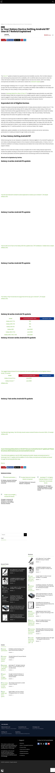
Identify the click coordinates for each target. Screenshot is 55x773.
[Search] (53, 2)
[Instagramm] (46, 744)
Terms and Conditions (25, 749)
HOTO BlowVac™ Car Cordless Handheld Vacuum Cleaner (17, 570)
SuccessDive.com (22, 727)
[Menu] (1, 2)
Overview (38, 633)
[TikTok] (44, 744)
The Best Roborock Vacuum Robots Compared (27, 482)
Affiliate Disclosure (24, 751)
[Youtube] (49, 744)
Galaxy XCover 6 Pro (9, 378)
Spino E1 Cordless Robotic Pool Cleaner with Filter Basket (43, 620)
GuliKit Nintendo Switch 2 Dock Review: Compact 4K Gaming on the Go (44, 613)
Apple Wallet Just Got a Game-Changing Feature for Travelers (16, 692)
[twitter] (41, 744)
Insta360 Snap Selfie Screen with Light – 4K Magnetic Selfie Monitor (45, 638)
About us (22, 743)
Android (2, 27)
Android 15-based (35, 81)
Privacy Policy (23, 747)
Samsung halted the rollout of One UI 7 (16, 93)
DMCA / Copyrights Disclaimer (26, 745)
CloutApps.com (36, 727)
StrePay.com (4, 732)
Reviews (11, 573)
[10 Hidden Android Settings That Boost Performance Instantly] (9, 477)
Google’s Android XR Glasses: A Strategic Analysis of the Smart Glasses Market (7, 501)
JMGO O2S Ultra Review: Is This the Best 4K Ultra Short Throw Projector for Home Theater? (17, 607)
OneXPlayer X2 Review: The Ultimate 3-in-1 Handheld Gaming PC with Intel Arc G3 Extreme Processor (16, 598)
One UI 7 (5, 76)
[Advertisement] (27, 13)
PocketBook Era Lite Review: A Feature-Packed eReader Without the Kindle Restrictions (17, 616)
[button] (2, 770)
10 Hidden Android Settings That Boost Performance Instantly (9, 482)
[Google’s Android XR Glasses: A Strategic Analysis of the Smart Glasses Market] (9, 494)
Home (2, 24)
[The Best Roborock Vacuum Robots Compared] (27, 477)
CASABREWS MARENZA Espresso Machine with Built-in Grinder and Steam (17, 580)
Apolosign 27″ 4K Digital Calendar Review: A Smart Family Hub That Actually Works (45, 488)
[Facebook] (38, 744)
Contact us (22, 755)
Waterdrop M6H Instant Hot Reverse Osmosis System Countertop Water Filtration (44, 630)
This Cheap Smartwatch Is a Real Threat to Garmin (17, 683)
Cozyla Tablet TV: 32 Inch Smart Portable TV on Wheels (17, 587)
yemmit (6, 34)
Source (3, 463)
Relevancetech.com (5, 727)
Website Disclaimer (24, 753)
